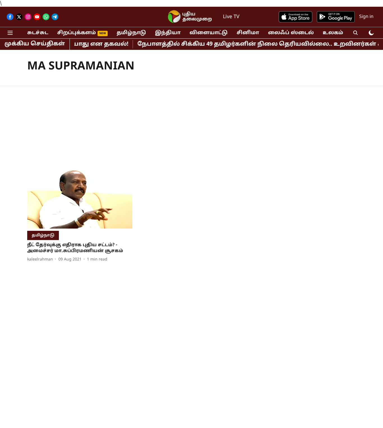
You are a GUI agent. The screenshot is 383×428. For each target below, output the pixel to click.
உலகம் (333, 33)
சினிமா (248, 33)
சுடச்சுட (37, 33)
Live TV (231, 17)
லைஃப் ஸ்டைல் (291, 33)
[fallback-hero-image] (79, 199)
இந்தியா (168, 33)
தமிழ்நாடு (131, 33)
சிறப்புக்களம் (76, 33)
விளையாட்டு (209, 33)
